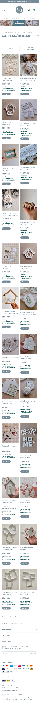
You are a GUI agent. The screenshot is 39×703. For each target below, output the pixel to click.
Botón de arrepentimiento (13, 687)
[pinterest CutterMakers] (15, 616)
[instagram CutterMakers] (2, 616)
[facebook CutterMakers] (6, 616)
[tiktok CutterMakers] (11, 616)
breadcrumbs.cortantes (13, 32)
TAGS (6, 18)
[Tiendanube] (10, 691)
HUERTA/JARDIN (16, 18)
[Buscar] (29, 10)
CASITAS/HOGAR (29, 18)
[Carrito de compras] (33, 10)
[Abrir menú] (5, 10)
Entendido (29, 699)
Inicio (3, 32)
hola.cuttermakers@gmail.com (13, 623)
